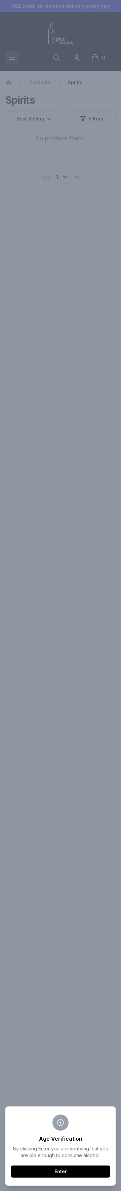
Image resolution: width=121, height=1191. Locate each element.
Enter (60, 1171)
